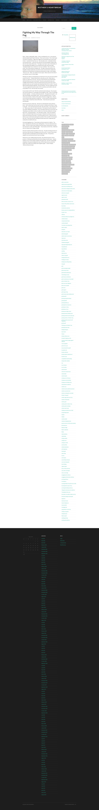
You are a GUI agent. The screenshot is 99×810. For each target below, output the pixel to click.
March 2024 (43, 585)
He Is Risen (63, 107)
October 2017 (44, 734)
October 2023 (44, 594)
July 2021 (43, 646)
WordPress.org (63, 544)
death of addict (64, 227)
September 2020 (44, 663)
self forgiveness (64, 449)
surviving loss (64, 481)
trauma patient (64, 505)
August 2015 (43, 781)
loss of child (64, 150)
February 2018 (44, 725)
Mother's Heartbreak (49, 7)
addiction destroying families (67, 184)
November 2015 (44, 775)
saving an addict (64, 164)
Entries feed (62, 540)
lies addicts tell (64, 350)
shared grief (64, 451)
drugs (63, 135)
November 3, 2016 (26, 37)
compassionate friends (66, 220)
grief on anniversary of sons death (67, 279)
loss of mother (64, 367)
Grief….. (63, 110)
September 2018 (44, 712)
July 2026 (43, 538)
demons (63, 133)
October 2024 (44, 575)
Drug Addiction (64, 246)
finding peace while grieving (66, 261)
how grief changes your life (66, 338)
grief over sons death (65, 285)
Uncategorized (64, 507)
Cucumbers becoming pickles (67, 225)
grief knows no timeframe (66, 276)
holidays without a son (65, 336)
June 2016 (43, 762)
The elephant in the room (66, 492)
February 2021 (44, 654)
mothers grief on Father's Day (67, 403)
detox (67, 133)
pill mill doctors (64, 425)
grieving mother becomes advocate (68, 315)
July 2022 (43, 622)
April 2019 (43, 697)
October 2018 (44, 710)
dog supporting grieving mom (67, 244)
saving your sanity (65, 442)
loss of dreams (64, 365)
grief (63, 137)
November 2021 (44, 637)
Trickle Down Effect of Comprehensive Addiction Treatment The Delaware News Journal (68, 49)
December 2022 (44, 613)
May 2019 (43, 695)
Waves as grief (64, 515)
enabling (66, 135)
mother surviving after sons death (67, 393)
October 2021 (44, 639)
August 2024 (43, 577)
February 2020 (44, 676)
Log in (61, 538)
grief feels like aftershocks (66, 272)
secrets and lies (71, 164)
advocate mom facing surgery (67, 190)
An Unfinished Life (65, 105)
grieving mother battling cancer (67, 313)
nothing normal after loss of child (67, 410)
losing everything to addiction (69, 146)
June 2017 (43, 740)
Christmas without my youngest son (68, 216)
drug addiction (72, 133)
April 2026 (43, 542)
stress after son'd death (66, 470)
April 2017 (43, 745)
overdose (70, 157)
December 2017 (44, 730)
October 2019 (44, 684)
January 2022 (43, 633)
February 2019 (44, 702)
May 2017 (43, 742)
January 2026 (43, 547)
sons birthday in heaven (66, 166)
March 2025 (43, 564)
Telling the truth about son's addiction (68, 490)
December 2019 (44, 680)
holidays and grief (65, 144)
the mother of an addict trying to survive (69, 494)
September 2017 (44, 736)
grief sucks (63, 287)
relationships (64, 436)
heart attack (64, 331)
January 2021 (43, 656)
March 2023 (43, 607)
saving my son (64, 440)
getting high (72, 135)
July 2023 (43, 598)
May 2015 (43, 788)
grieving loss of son (65, 309)
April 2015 (43, 790)
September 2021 (44, 641)
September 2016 (44, 755)
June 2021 (43, 648)
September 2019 (44, 687)
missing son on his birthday (66, 380)
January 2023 (43, 611)
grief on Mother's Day (65, 142)
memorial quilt (64, 369)
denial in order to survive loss (67, 235)
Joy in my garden (64, 343)
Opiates (63, 414)
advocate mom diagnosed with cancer (68, 188)
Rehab (63, 431)
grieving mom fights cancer (66, 311)
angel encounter (64, 195)
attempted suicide (65, 199)
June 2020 (43, 667)
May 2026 (43, 540)
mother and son (64, 151)
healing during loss (65, 329)
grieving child (64, 296)
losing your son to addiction (66, 148)
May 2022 (43, 626)
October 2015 (44, 777)
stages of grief (64, 466)
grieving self (64, 323)
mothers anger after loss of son (67, 397)
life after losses (64, 356)
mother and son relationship (66, 153)
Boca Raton (64, 205)
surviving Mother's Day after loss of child (69, 483)
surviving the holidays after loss (67, 487)
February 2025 (44, 566)
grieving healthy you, (65, 302)
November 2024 (44, 572)
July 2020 (43, 665)
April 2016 (43, 764)
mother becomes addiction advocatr (68, 388)
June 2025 (43, 557)
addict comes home (65, 124)
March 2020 (43, 674)
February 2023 (44, 609)
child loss (63, 131)
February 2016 (44, 768)
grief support (64, 289)
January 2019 (43, 704)
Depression (64, 238)
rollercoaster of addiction (66, 162)
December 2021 (44, 635)
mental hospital (64, 375)
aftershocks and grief (65, 192)
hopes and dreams (72, 144)
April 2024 (43, 583)
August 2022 (43, 620)
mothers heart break (65, 408)
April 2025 (43, 562)
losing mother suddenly (66, 360)
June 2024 (43, 579)
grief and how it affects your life (67, 139)
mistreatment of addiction (66, 384)
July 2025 (43, 555)
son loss (63, 455)
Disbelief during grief (65, 242)
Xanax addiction (64, 173)
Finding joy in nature (65, 259)
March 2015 (43, 792)
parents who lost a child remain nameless (69, 423)
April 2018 (43, 721)
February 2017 (44, 749)
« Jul (24, 554)
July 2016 (43, 760)
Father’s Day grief (65, 255)
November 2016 (44, 753)
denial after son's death (66, 231)
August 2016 (43, 758)
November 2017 (44, 732)
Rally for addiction (65, 429)
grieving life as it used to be (66, 304)
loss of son (69, 150)
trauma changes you (65, 502)
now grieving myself (65, 412)
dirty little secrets (65, 240)
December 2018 (44, 706)
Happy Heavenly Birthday (66, 101)
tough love (63, 498)
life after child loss (65, 352)
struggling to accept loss (66, 170)
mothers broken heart (65, 399)
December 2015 (44, 773)
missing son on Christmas (66, 378)
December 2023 (44, 590)
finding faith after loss (65, 257)
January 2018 (43, 727)
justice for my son (65, 345)
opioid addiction (64, 157)
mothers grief (64, 155)
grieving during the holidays (66, 298)
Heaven (63, 333)
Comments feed (63, 542)
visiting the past (64, 513)
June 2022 (43, 624)
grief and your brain (65, 270)
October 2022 (44, 618)
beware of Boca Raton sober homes (68, 203)
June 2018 (43, 717)
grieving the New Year (65, 327)
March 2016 (43, 766)
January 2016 (43, 770)
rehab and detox (64, 434)
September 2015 (44, 779)
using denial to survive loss (66, 509)
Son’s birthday (64, 464)
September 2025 (44, 553)
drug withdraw (64, 248)
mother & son (64, 386)
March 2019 (43, 699)
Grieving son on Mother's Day (67, 325)
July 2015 (43, 783)
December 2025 (44, 549)
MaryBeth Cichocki (35, 37)
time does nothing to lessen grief (67, 496)
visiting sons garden (65, 511)
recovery (70, 159)
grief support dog (65, 291)
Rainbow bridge (64, 427)
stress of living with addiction (67, 168)
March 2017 (43, 747)
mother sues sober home (66, 390)
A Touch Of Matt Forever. (66, 103)
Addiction (71, 124)
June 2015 (43, 786)
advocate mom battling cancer (67, 186)
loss (73, 148)
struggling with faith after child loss (68, 477)
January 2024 (43, 587)
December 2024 (44, 570)
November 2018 (44, 708)
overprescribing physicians (66, 421)
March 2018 (43, 723)
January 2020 (43, 678)
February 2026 (44, 544)
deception (63, 229)
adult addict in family (65, 126)
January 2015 (43, 794)
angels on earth (64, 197)
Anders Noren (71, 804)
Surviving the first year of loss (67, 485)
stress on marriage (65, 472)
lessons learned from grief (66, 347)
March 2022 (43, 628)
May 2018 (43, 719)
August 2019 (43, 689)
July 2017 (43, 738)
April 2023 (43, 605)
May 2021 (43, 650)
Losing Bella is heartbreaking (67, 358)
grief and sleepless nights (66, 268)
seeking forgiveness (65, 446)
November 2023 (44, 592)
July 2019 (43, 691)
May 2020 (43, 669)
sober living (64, 453)
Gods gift (63, 263)
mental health (64, 373)
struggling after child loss (66, 474)
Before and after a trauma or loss (67, 201)
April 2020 (43, 671)
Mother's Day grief (65, 395)
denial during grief (65, 233)
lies (62, 146)
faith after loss (64, 253)
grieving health (64, 300)
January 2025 (43, 568)
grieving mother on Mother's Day (67, 317)
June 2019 (43, 693)
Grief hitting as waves (65, 274)
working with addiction (66, 520)
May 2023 (43, 603)
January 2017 (43, 751)
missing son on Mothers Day (67, 382)
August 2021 (43, 643)
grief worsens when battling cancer (68, 294)
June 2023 (43, 600)
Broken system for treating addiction (68, 210)
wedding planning (65, 517)
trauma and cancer (65, 500)
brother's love (64, 212)
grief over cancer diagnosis (66, 283)
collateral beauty (65, 218)
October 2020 (44, 661)
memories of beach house (66, 371)
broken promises (65, 128)
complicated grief (69, 131)
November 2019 (44, 682)
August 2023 (43, 596)
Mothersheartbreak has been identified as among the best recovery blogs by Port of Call (69, 92)
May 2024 (43, 581)
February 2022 (44, 631)
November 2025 (44, 551)
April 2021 (43, 652)
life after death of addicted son (67, 354)
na (68, 155)
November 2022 (44, 615)
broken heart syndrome (66, 207)
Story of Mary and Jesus (66, 468)
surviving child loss (65, 479)
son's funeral (64, 457)
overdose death (64, 159)
